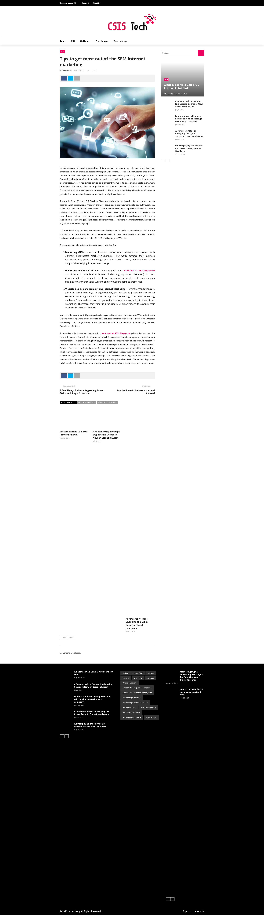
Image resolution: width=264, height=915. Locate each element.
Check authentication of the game (137, 692)
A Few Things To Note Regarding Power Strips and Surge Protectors (82, 392)
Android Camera (130, 683)
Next (71, 637)
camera (151, 673)
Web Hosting (120, 41)
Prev (65, 637)
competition (138, 673)
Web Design (102, 41)
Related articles (68, 402)
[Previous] (163, 160)
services (150, 678)
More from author (86, 402)
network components (132, 717)
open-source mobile (131, 712)
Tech (62, 41)
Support (85, 3)
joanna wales (66, 70)
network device (129, 707)
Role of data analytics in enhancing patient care (191, 692)
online (125, 673)
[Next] (168, 160)
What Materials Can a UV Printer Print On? (73, 433)
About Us (96, 3)
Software (85, 41)
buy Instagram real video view (135, 702)
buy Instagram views (131, 697)
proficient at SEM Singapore (115, 333)
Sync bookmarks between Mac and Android (135, 392)
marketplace (151, 717)
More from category (107, 402)
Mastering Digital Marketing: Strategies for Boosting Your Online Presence (191, 675)
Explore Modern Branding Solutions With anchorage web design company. (188, 119)
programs (138, 678)
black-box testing (148, 707)
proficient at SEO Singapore (139, 270)
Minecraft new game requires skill (137, 688)
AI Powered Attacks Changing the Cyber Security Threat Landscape (137, 623)
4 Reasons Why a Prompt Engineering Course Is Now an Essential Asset (106, 434)
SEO (73, 41)
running (126, 678)
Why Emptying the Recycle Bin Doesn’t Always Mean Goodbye (189, 148)
